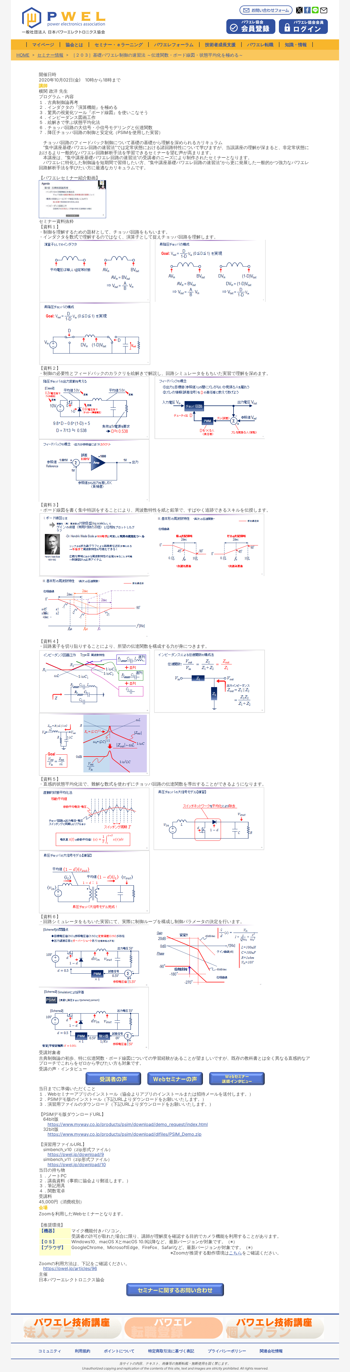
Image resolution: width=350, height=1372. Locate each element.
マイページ (43, 44)
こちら (235, 1253)
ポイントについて (119, 1350)
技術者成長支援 (220, 44)
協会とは (74, 44)
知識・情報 (296, 44)
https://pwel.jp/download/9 (76, 1154)
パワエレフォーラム (174, 44)
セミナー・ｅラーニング (119, 44)
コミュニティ (49, 1350)
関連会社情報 (271, 1350)
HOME (23, 54)
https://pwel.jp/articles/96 (70, 1268)
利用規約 (82, 1350)
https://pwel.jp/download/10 (77, 1164)
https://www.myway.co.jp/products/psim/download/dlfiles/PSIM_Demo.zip (125, 1134)
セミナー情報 (50, 54)
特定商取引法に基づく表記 (171, 1350)
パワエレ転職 (260, 44)
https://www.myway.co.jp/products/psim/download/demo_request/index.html (128, 1124)
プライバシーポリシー (227, 1350)
